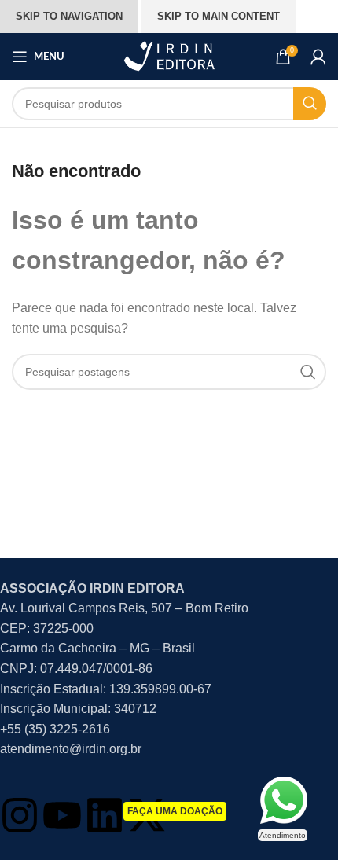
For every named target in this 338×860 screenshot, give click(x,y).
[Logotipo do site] (169, 55)
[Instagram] (19, 815)
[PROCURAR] (309, 103)
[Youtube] (62, 815)
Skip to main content (218, 16)
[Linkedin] (104, 815)
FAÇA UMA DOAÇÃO (174, 811)
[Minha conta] (318, 56)
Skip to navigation (69, 16)
